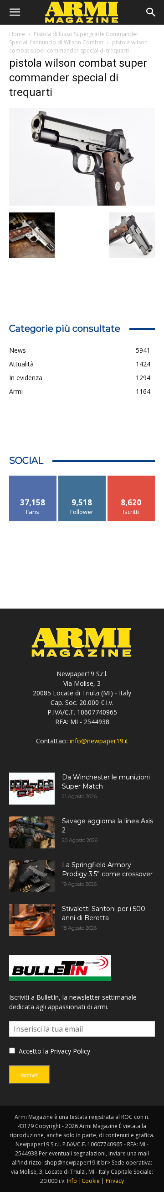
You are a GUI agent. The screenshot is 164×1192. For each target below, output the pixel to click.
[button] (14, 12)
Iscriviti (131, 479)
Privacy (115, 1181)
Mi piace (32, 479)
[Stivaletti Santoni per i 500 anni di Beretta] (32, 920)
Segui (82, 479)
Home (17, 34)
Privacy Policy (70, 1051)
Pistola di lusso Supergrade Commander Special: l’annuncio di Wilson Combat (73, 38)
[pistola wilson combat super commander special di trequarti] (82, 203)
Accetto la (32, 1051)
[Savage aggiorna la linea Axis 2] (32, 832)
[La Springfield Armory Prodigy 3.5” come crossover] (32, 876)
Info (72, 1181)
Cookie (91, 1181)
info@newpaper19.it (99, 740)
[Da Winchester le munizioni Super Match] (32, 789)
